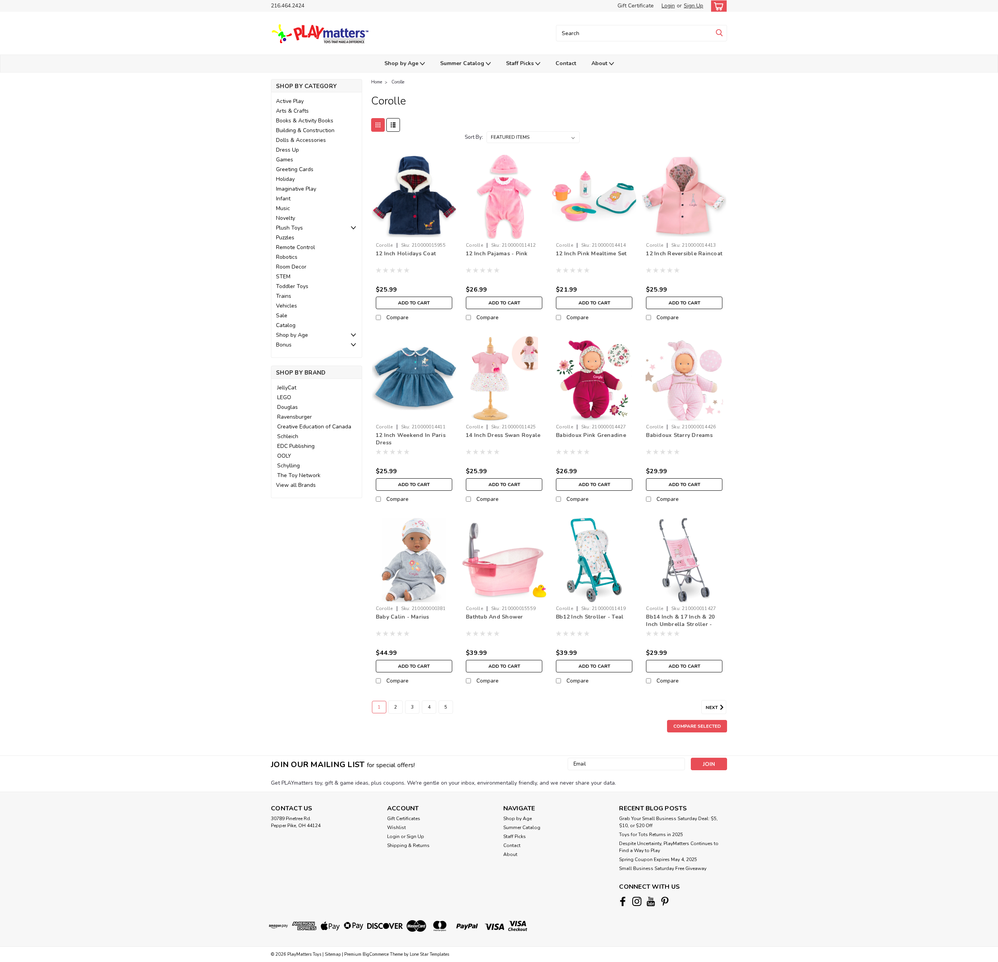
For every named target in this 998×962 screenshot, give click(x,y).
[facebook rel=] (623, 901)
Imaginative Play (296, 189)
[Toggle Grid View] (378, 125)
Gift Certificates (403, 818)
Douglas (287, 407)
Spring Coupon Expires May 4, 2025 (658, 859)
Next (712, 707)
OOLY (284, 456)
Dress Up (287, 150)
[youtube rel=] (651, 901)
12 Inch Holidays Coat (406, 253)
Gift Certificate (636, 5)
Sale (281, 315)
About (600, 63)
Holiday (285, 179)
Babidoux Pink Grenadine (591, 435)
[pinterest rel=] (665, 901)
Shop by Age (402, 63)
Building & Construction (305, 130)
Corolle (397, 82)
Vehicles (286, 305)
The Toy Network (298, 475)
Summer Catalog (463, 63)
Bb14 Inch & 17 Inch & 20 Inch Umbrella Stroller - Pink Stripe (680, 624)
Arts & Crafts (292, 111)
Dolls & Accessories (301, 140)
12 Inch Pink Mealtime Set (591, 253)
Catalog (286, 325)
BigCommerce (376, 954)
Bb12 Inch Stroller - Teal (589, 617)
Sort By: (474, 137)
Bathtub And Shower (494, 617)
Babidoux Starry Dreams (679, 435)
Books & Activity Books (304, 120)
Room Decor (291, 267)
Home (376, 82)
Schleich (287, 436)
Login (668, 5)
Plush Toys (289, 228)
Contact (566, 63)
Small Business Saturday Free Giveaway (662, 868)
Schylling (288, 465)
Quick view (414, 233)
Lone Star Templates (429, 954)
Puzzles (285, 237)
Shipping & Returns (408, 845)
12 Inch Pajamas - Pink (497, 253)
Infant (283, 198)
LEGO (284, 397)
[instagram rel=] (637, 901)
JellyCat (286, 387)
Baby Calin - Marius (402, 617)
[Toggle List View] (393, 125)
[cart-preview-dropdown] (717, 6)
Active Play (290, 101)
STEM (283, 276)
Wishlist (396, 827)
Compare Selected (697, 726)
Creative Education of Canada (314, 426)
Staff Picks (520, 63)
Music (283, 208)
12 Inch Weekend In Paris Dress (411, 438)
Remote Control (295, 247)
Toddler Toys (292, 286)
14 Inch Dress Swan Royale (503, 435)
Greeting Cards (294, 169)
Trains (283, 296)
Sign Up (693, 5)
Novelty (285, 218)
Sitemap (333, 954)
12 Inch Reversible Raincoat (684, 253)
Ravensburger (294, 417)
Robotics (286, 257)
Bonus (284, 344)
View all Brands (296, 485)
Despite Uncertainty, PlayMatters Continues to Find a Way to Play (668, 847)
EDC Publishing (296, 446)
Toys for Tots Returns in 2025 (651, 834)
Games (284, 159)
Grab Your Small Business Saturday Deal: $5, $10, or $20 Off (668, 822)
